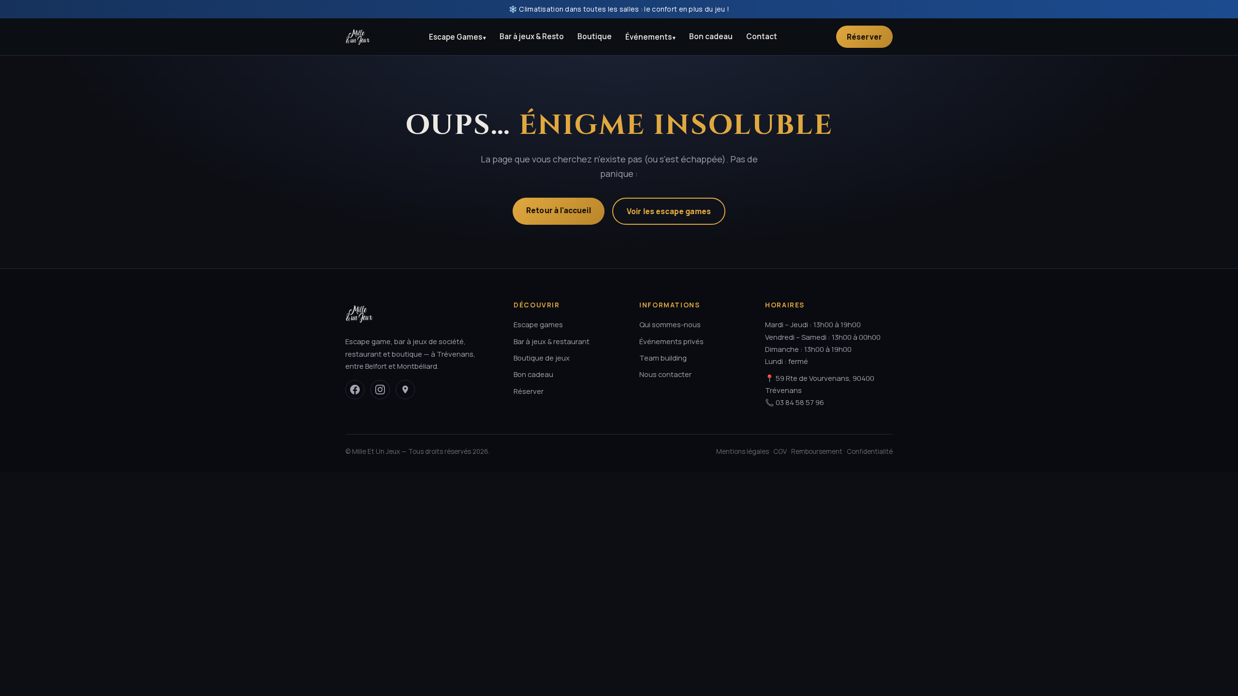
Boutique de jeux (542, 357)
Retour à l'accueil (558, 210)
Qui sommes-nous (670, 324)
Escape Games (455, 37)
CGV (780, 451)
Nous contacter (665, 374)
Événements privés (671, 341)
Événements (648, 37)
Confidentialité (870, 451)
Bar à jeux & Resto (532, 36)
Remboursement (816, 451)
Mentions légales (742, 451)
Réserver (864, 36)
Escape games (538, 324)
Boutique (594, 36)
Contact (761, 36)
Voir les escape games (669, 211)
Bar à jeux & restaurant (552, 341)
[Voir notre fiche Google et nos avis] (405, 389)
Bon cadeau (711, 36)
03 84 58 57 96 (800, 402)
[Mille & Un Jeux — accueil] (357, 36)
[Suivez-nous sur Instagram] (380, 389)
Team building (663, 357)
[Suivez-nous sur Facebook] (355, 389)
